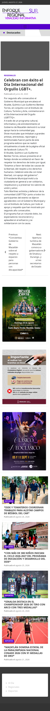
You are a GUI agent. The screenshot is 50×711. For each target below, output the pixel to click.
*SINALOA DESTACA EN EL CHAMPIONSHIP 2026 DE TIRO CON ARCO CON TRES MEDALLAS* (24, 604)
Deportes (9, 501)
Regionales (10, 75)
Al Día (11, 682)
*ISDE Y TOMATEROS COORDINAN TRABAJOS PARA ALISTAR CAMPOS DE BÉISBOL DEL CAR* (24, 510)
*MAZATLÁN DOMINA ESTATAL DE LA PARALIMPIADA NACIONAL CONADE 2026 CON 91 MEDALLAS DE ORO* (23, 651)
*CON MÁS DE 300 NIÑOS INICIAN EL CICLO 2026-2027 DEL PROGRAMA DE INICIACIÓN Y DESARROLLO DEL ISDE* (25, 557)
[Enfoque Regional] (20, 14)
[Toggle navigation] (25, 26)
